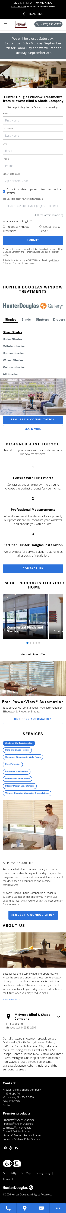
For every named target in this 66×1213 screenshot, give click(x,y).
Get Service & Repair (49, 229)
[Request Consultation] (41, 1208)
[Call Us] (8, 1208)
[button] (6, 24)
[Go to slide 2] (30, 643)
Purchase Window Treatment (16, 229)
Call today (18, 6)
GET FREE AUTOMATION (33, 719)
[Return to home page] (21, 24)
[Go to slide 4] (36, 643)
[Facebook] (5, 1147)
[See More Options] (58, 1208)
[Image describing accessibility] (12, 1163)
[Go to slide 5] (39, 643)
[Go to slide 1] (27, 643)
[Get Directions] (25, 1208)
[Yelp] (10, 1147)
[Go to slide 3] (33, 643)
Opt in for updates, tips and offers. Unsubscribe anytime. (34, 191)
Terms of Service (21, 263)
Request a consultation (33, 915)
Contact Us (33, 568)
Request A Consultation (33, 420)
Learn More (33, 429)
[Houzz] (16, 1147)
